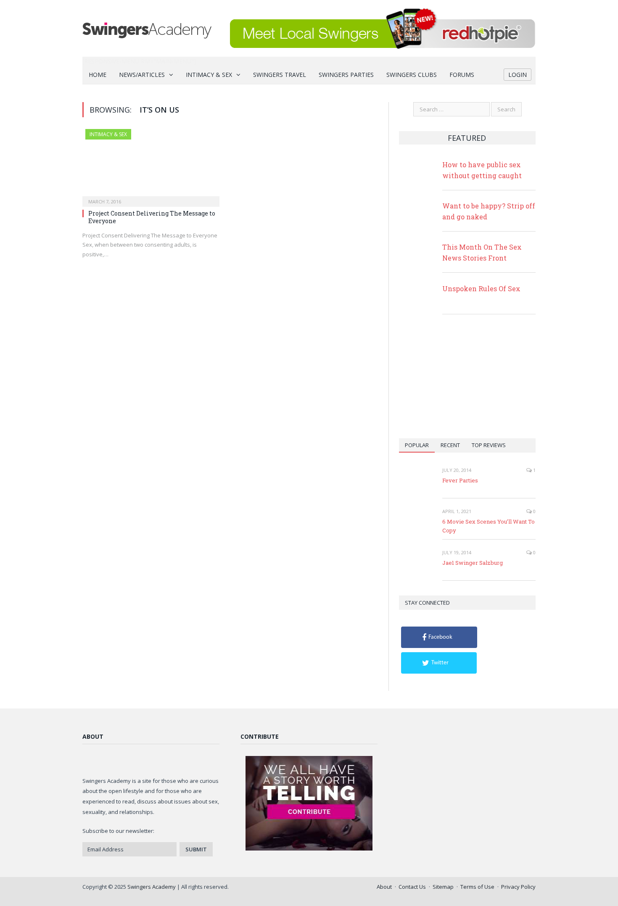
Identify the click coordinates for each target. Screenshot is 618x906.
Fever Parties (460, 480)
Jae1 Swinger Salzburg (472, 562)
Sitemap (443, 886)
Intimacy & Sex (209, 75)
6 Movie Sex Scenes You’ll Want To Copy (488, 526)
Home (97, 75)
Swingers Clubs (411, 75)
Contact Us (412, 886)
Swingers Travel (279, 75)
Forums (461, 75)
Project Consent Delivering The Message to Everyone (151, 217)
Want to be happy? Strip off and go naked (488, 211)
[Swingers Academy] (146, 28)
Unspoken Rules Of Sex (481, 288)
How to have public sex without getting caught (482, 170)
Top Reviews (489, 445)
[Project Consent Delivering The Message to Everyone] (150, 165)
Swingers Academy (151, 886)
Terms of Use (477, 886)
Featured (467, 138)
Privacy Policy (518, 886)
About (384, 886)
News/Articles (142, 75)
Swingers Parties (346, 75)
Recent (450, 445)
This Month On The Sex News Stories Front (482, 252)
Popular (417, 445)
